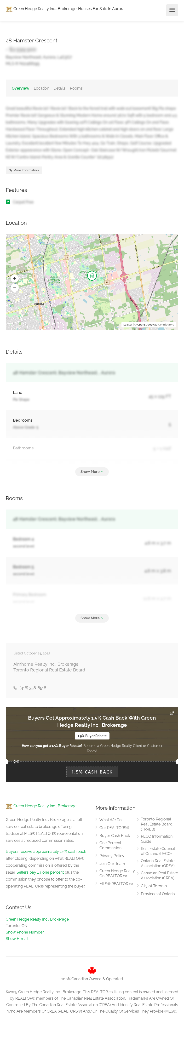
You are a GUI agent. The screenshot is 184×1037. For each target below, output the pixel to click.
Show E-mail (17, 938)
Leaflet (127, 324)
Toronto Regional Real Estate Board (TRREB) (156, 824)
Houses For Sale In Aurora (101, 8)
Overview (20, 88)
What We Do (110, 820)
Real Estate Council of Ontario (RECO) (158, 851)
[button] (15, 279)
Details (59, 88)
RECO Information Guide (156, 839)
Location (41, 88)
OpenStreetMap (147, 324)
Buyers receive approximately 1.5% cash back (46, 851)
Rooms (76, 88)
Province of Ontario (158, 894)
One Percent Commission (110, 845)
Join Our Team (112, 863)
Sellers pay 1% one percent (40, 872)
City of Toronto (154, 886)
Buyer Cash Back (114, 835)
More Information (26, 170)
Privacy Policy (111, 856)
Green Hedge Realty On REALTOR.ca (117, 873)
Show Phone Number (25, 932)
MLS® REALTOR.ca (116, 884)
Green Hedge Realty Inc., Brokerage (44, 8)
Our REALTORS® (114, 827)
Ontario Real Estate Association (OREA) (157, 863)
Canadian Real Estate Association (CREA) (159, 875)
